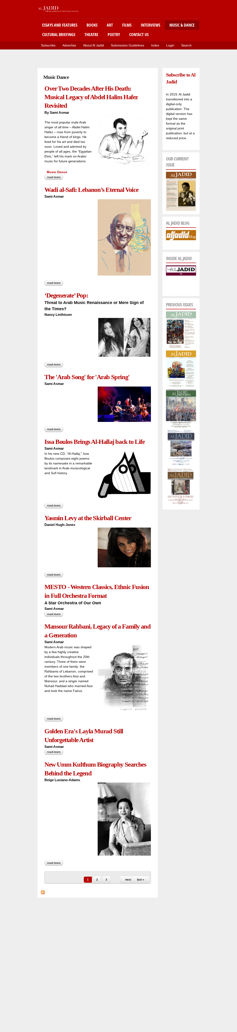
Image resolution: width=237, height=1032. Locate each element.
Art (110, 25)
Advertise (69, 45)
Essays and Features (59, 25)
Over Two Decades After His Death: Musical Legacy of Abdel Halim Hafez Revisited (91, 97)
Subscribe (48, 45)
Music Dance (57, 172)
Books (92, 25)
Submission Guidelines (127, 45)
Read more (55, 178)
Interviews (150, 25)
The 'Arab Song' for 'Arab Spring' (87, 377)
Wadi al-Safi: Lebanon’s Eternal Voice (91, 189)
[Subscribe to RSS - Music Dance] (43, 892)
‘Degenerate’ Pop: (66, 295)
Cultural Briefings (58, 34)
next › (129, 879)
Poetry (114, 34)
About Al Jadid (93, 45)
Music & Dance (182, 25)
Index (155, 45)
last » (140, 879)
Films (126, 25)
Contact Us (139, 34)
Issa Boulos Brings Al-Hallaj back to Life (94, 441)
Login (170, 45)
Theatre (91, 34)
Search (186, 45)
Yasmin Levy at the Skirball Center (87, 518)
